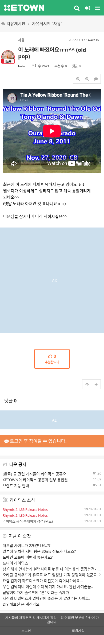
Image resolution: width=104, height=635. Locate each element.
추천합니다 (52, 359)
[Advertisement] (52, 280)
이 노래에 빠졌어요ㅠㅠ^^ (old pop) (52, 53)
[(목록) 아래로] (96, 384)
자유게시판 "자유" (47, 23)
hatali (22, 66)
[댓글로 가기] (96, 78)
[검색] (77, 8)
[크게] (77, 78)
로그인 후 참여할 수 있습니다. (38, 441)
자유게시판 (16, 23)
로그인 (26, 630)
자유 (21, 39)
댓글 (10, 401)
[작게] (86, 78)
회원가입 (78, 630)
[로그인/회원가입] (87, 8)
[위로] (86, 384)
